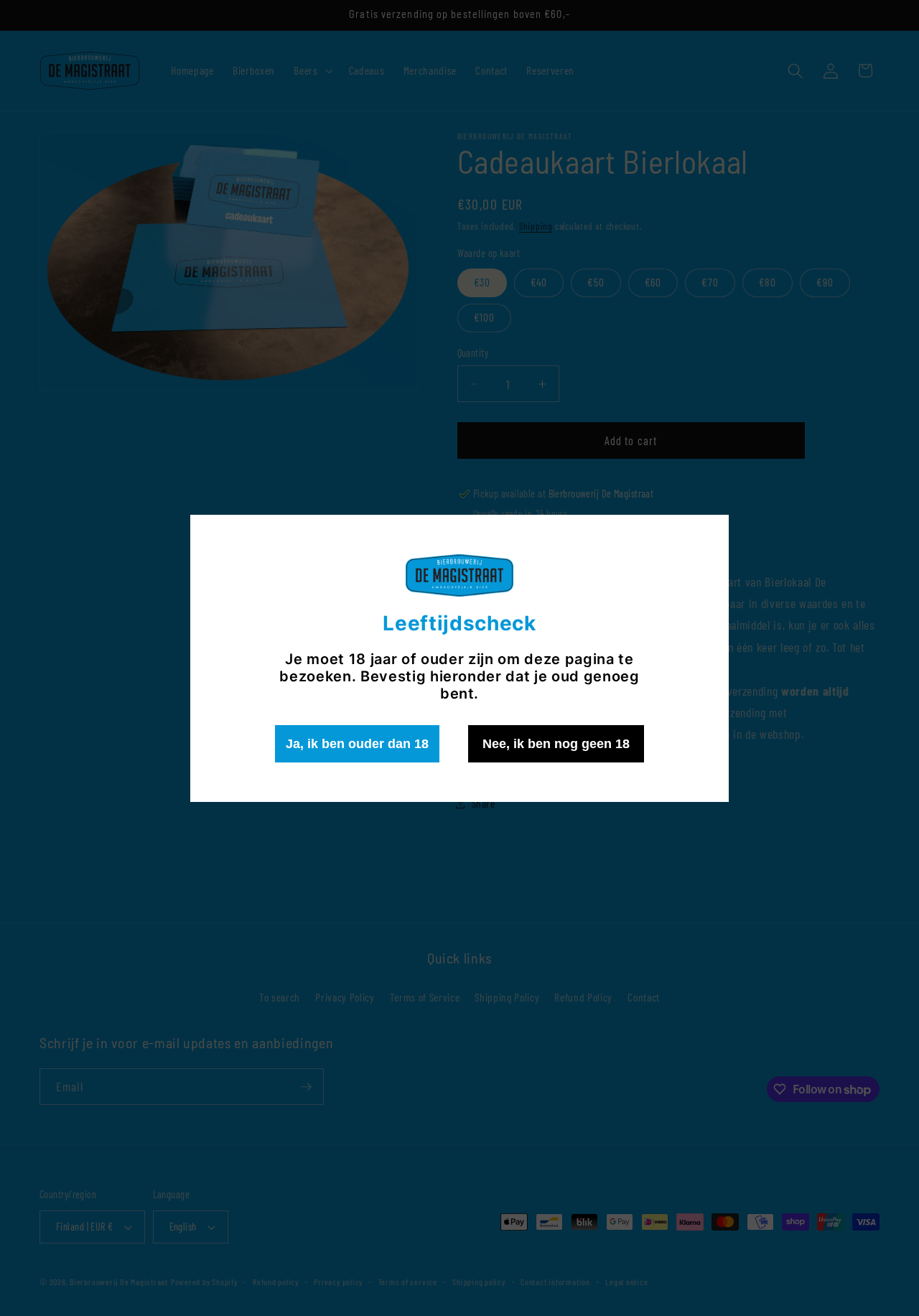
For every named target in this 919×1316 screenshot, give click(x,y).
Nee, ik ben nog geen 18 (556, 744)
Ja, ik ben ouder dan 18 (357, 744)
